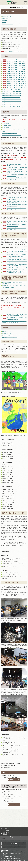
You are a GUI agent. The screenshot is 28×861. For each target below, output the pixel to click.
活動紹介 (4, 22)
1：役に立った (6, 791)
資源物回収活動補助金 (7, 125)
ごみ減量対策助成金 (6, 123)
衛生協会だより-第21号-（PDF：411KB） (16, 67)
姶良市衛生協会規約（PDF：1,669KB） (14, 51)
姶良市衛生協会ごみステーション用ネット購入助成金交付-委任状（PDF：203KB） (17, 272)
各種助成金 (4, 20)
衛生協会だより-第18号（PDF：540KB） (16, 73)
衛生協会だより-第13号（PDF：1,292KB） (16, 83)
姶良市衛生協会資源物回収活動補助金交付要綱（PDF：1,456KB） (17, 198)
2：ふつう (5, 793)
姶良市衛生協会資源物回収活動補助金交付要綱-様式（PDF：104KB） (17, 202)
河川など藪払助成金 (6, 127)
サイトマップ (6, 828)
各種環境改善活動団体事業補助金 (9, 133)
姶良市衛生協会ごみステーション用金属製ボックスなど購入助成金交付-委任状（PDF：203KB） (17, 261)
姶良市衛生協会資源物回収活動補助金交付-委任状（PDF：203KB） (16, 208)
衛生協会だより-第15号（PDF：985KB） (16, 79)
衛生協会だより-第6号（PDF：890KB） (11, 97)
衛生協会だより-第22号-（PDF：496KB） (16, 65)
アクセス (13, 846)
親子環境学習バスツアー (7, 335)
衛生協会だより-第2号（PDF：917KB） (11, 104)
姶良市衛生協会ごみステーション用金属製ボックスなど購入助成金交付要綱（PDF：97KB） (17, 251)
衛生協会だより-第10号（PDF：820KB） (11, 89)
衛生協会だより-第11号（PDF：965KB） (16, 87)
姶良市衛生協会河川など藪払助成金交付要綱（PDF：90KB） (17, 222)
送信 (14, 804)
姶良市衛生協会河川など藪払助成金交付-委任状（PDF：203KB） (16, 228)
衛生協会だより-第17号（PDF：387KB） (16, 75)
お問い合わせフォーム (14, 779)
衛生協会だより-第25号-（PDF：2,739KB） (16, 59)
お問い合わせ (6, 832)
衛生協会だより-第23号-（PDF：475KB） (16, 63)
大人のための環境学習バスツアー (9, 337)
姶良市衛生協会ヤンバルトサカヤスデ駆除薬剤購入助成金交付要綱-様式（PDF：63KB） (17, 318)
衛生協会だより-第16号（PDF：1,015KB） (16, 77)
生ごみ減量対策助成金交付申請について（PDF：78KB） (16, 165)
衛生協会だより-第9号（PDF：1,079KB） (11, 91)
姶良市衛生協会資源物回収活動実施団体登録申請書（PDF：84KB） (17, 205)
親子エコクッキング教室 (7, 24)
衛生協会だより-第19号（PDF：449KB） (16, 71)
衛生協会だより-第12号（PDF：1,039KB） (16, 85)
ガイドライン (6, 830)
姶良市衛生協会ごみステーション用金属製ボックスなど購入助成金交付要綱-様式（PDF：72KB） (17, 256)
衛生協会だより (5, 18)
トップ (2, 837)
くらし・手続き (9, 837)
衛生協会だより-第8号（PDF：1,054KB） (11, 93)
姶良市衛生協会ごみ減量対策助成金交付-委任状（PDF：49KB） (16, 178)
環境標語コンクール (6, 331)
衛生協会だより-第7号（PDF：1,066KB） (11, 95)
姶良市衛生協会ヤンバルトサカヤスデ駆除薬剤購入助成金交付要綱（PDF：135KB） (17, 315)
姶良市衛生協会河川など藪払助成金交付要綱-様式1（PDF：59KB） (16, 225)
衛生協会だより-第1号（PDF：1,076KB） (11, 106)
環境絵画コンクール (6, 333)
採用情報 (5, 834)
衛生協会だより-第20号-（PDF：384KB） (16, 69)
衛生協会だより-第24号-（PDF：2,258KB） (16, 61)
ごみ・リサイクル (18, 837)
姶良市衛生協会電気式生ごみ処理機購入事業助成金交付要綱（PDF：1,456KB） (17, 168)
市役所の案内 (13, 843)
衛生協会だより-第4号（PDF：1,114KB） (11, 101)
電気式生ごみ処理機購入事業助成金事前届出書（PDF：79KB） (17, 172)
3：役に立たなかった (8, 794)
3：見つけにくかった (8, 801)
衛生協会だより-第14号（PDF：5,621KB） (16, 81)
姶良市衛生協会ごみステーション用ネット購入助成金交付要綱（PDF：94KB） (17, 265)
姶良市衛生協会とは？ (7, 16)
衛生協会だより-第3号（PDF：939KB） (11, 103)
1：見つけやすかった (8, 798)
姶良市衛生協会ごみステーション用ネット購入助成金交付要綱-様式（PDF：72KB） (17, 268)
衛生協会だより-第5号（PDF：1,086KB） (11, 99)
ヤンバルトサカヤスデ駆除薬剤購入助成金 (11, 135)
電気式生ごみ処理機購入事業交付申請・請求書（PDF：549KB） (17, 175)
